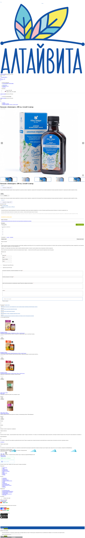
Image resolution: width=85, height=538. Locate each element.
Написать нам (3, 456)
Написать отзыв (80, 224)
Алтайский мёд (5, 469)
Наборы (3, 473)
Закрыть (2, 528)
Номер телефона (5, 259)
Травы (3, 468)
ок (10, 451)
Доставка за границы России (7, 480)
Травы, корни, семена (4, 392)
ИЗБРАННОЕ (4, 85)
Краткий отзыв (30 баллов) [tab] (7, 267)
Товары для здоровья (5, 471)
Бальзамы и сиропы (3, 332)
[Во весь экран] (83, 175)
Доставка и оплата (5, 479)
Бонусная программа (5, 484)
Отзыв (3, 290)
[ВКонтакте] (0, 94)
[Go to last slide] (2, 143)
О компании (4, 478)
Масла (3, 472)
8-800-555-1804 (2, 74)
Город (3, 261)
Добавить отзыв (6, 301)
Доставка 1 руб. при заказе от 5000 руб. (8, 206)
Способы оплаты (3, 501)
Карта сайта (4, 494)
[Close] (1, 243)
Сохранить (5, 528)
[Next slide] (83, 143)
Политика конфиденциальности (7, 491)
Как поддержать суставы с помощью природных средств (10, 313)
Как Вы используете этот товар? (8, 276)
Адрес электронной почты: (6, 534)
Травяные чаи (4, 467)
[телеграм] (1, 94)
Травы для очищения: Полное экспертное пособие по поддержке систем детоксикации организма (17, 315)
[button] (8, 179)
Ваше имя (4, 255)
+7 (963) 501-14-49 (3, 500)
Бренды (3, 482)
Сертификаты (4, 483)
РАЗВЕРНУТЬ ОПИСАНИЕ (6, 216)
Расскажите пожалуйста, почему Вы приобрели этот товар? (12, 270)
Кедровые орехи (5, 470)
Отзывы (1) (1, 355)
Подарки (3, 474)
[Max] (6, 453)
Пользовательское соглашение (7, 492)
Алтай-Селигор (5, 205)
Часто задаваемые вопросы (6, 485)
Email (3, 257)
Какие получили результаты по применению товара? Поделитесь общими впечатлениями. (17, 283)
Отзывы (3, 481)
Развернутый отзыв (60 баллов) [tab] (8, 265)
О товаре (2, 207)
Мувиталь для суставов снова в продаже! (8, 311)
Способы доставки (3, 507)
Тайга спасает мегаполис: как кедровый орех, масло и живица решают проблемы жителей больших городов (19, 306)
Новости (3, 486)
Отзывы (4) (1, 335)
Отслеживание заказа (6, 490)
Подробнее (13, 537)
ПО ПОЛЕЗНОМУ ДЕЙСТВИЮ (7, 83)
